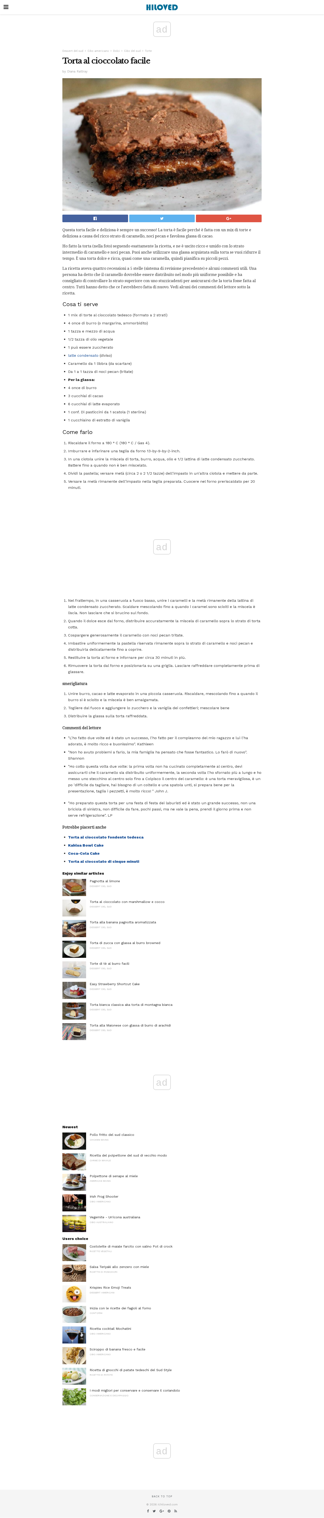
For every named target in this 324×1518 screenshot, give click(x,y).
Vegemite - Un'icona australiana (115, 1217)
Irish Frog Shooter (104, 1196)
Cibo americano (98, 51)
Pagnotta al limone (105, 881)
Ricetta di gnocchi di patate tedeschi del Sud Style (131, 1370)
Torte (148, 51)
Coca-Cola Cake (84, 853)
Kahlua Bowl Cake (86, 845)
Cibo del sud (132, 51)
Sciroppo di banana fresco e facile (117, 1349)
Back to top (162, 1496)
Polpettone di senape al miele (114, 1176)
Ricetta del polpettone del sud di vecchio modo (128, 1155)
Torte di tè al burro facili (109, 963)
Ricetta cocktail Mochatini (110, 1328)
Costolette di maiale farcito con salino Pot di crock (131, 1246)
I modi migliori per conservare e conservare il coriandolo (135, 1390)
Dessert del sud (72, 51)
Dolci (116, 51)
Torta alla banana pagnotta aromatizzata (123, 922)
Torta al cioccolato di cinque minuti (103, 861)
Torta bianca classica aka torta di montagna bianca (131, 1005)
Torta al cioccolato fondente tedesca (105, 837)
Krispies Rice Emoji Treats (110, 1287)
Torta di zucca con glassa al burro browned (125, 943)
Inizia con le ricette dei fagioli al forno (120, 1308)
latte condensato (83, 355)
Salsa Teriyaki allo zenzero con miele (119, 1267)
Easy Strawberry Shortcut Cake (115, 984)
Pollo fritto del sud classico (112, 1135)
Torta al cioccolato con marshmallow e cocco (127, 902)
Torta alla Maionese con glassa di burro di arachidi (130, 1025)
